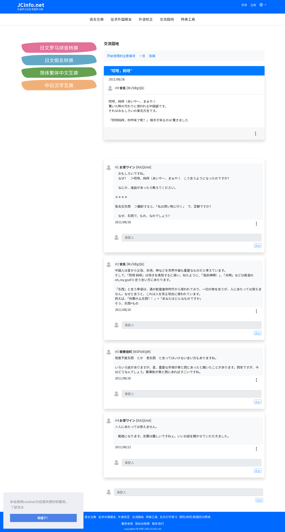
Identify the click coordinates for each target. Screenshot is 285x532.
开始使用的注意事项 (121, 56)
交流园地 (167, 19)
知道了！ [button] (43, 518)
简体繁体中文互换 (59, 72)
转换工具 (188, 19)
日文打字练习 (168, 517)
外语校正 (146, 19)
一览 (142, 56)
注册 (253, 5)
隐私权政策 (142, 523)
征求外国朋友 (121, 19)
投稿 (152, 56)
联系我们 (158, 523)
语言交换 (97, 19)
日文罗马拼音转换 (59, 47)
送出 (258, 245)
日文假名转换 (59, 60)
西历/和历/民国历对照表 (195, 517)
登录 (244, 5)
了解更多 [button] (17, 507)
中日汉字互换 (59, 85)
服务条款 (127, 523)
